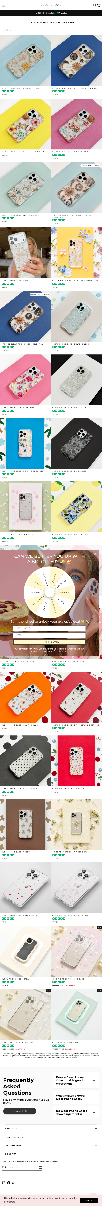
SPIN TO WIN (49, 642)
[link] (19, 1111)
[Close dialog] (94, 554)
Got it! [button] (89, 1200)
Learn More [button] (9, 1202)
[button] (76, 1080)
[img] (8, 91)
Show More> (71, 1058)
